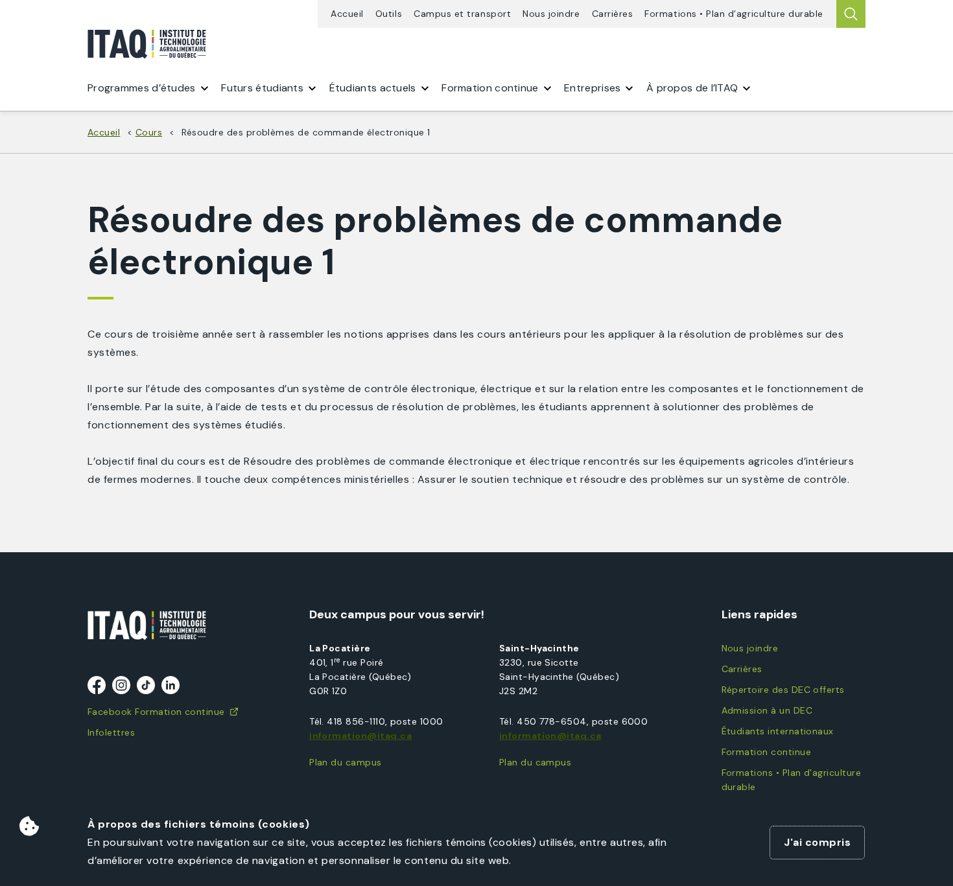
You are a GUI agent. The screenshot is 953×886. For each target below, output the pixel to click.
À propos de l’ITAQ (692, 88)
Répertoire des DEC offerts (783, 689)
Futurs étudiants (262, 88)
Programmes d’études (142, 88)
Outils (388, 13)
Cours (148, 132)
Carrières (612, 13)
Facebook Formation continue (156, 711)
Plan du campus (345, 762)
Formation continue (766, 752)
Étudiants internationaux (778, 731)
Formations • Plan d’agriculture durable (733, 13)
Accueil (347, 13)
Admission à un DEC (767, 710)
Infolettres (111, 732)
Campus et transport (462, 13)
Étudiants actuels (372, 88)
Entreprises (592, 88)
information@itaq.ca (360, 735)
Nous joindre (551, 13)
